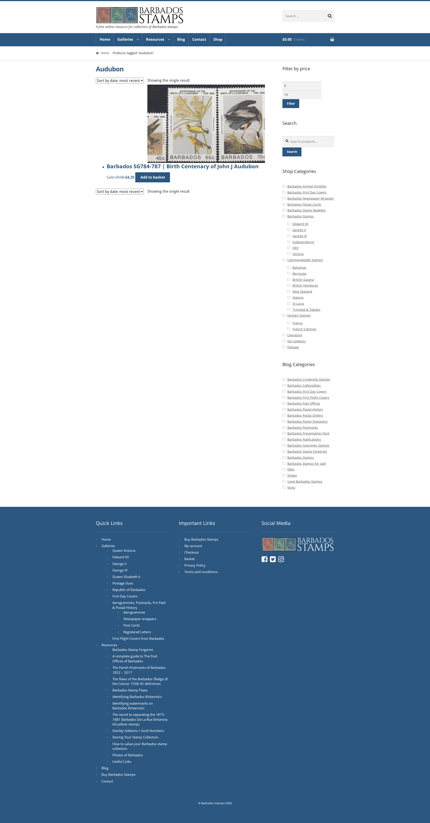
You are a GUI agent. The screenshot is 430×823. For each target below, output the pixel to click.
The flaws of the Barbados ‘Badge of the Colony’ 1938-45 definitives (140, 681)
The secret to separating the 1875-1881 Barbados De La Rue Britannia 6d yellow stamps (140, 719)
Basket (189, 558)
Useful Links (121, 761)
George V (299, 230)
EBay (291, 469)
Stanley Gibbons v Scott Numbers (138, 730)
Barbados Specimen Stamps (308, 445)
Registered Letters (137, 632)
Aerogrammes (134, 612)
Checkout (191, 552)
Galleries (125, 39)
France (297, 323)
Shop (217, 39)
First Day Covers (125, 596)
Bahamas (299, 267)
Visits (291, 487)
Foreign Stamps (299, 315)
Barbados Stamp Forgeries (307, 451)
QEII (295, 248)
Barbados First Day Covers (307, 192)
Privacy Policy (195, 565)
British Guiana (303, 279)
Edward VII (300, 224)
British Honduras (305, 285)
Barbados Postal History (305, 409)
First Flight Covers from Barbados (138, 638)
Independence (303, 242)
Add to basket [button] (152, 177)
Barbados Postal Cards (304, 204)
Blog (181, 39)
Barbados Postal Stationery (307, 421)
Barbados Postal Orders (305, 415)
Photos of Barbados (127, 755)
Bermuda (299, 273)
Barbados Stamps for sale (306, 463)
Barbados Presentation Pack (308, 433)
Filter (291, 103)
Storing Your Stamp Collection (135, 737)
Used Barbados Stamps (304, 481)
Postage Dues (122, 583)
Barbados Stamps (300, 216)
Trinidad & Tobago (306, 309)
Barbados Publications (304, 439)
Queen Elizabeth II (126, 576)
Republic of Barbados (128, 589)
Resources (155, 39)
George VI (299, 236)
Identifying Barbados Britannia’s (137, 696)
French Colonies (304, 329)
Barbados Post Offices (303, 403)
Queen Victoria (123, 550)
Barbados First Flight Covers (308, 397)
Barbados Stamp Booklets (306, 210)
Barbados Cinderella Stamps (308, 379)
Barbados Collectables (304, 385)
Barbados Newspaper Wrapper (310, 198)
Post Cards (131, 625)
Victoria (298, 254)
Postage (293, 347)
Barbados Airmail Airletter (307, 186)
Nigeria (297, 297)
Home (105, 39)
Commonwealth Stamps (305, 260)
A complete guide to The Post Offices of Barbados (134, 658)
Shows (292, 475)
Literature (294, 335)
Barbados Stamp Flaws (130, 690)
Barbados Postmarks (302, 427)
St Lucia (298, 303)
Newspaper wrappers (139, 618)
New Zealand (302, 291)
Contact (199, 39)
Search (292, 151)
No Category (296, 341)
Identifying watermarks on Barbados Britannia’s (132, 705)
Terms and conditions (201, 571)
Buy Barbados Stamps (118, 774)
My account (193, 546)
